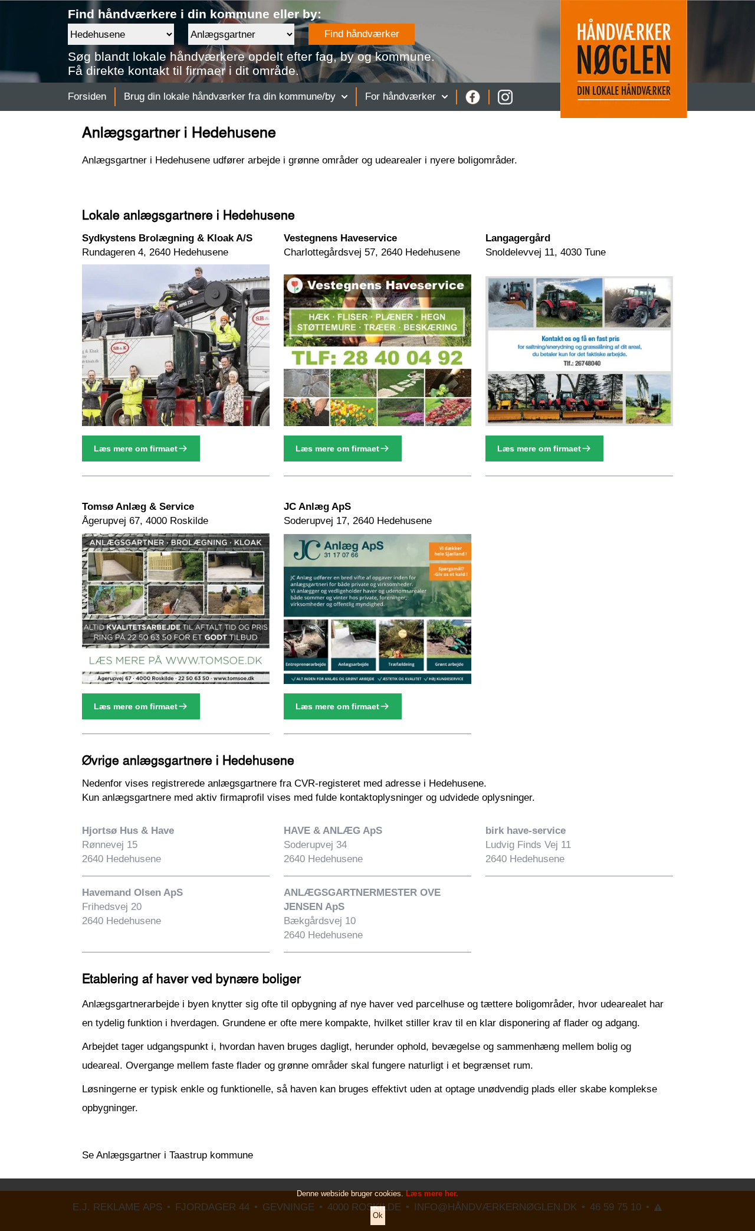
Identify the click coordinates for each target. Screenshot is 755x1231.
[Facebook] (472, 97)
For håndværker (400, 96)
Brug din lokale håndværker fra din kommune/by (230, 96)
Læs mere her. (432, 1193)
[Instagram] (505, 97)
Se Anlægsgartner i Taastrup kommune (167, 1155)
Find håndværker (361, 34)
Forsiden (87, 96)
